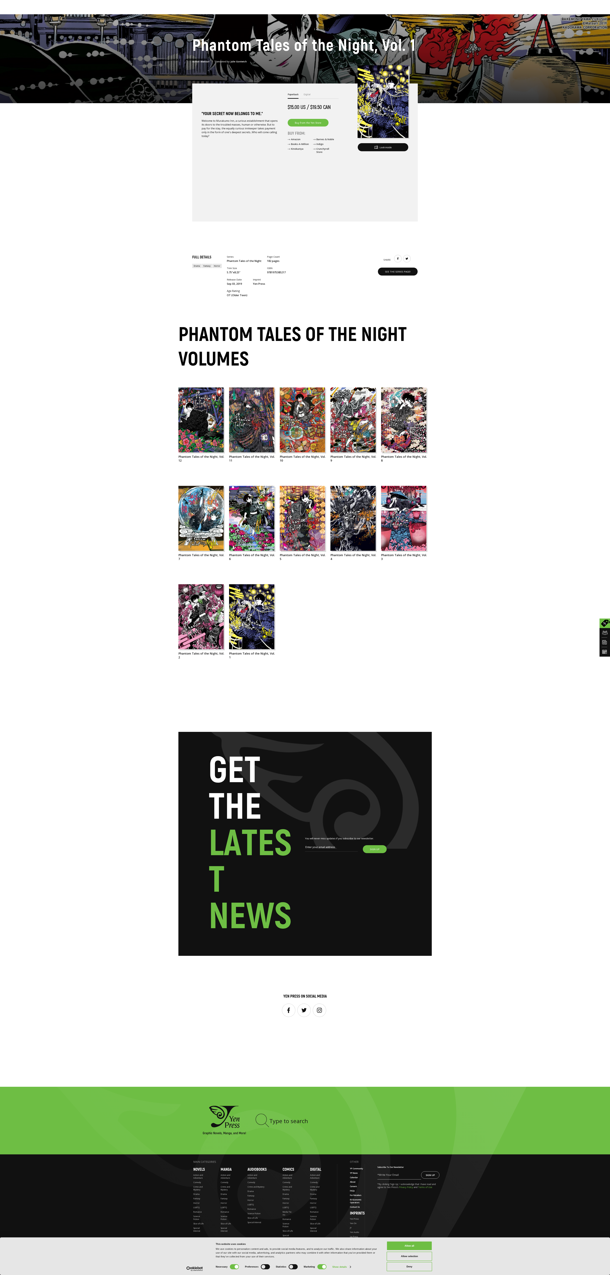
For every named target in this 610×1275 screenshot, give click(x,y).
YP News (354, 1173)
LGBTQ (196, 1207)
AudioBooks (257, 1169)
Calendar (354, 1177)
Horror (217, 266)
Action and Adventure (198, 1176)
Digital (315, 1169)
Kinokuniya (297, 148)
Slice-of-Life (198, 1223)
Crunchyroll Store (322, 150)
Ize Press (354, 1236)
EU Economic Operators (355, 1201)
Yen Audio (354, 1232)
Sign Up (430, 1175)
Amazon (295, 139)
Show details (339, 1266)
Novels (199, 1169)
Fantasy (206, 266)
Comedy (197, 1182)
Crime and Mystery (198, 1188)
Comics (288, 1169)
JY (351, 1227)
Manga (189, 21)
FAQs (352, 1190)
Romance (197, 1212)
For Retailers (355, 1195)
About (353, 1182)
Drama (197, 266)
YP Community (356, 1168)
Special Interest (196, 1229)
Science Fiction (196, 1218)
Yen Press (354, 1219)
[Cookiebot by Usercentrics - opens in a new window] (195, 1268)
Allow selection (409, 1256)
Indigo (319, 144)
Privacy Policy (406, 1187)
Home (181, 21)
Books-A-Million (300, 144)
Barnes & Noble (325, 139)
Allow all (409, 1245)
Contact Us (355, 1207)
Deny (409, 1266)
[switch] (265, 1266)
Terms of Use (425, 1187)
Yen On (353, 1223)
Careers (353, 1186)
